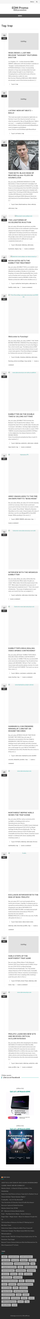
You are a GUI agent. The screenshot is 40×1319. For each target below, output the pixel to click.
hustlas (14, 677)
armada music (13, 1256)
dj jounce (5, 1274)
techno (24, 1298)
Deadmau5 (31, 1270)
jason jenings (7, 1287)
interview (31, 595)
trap (17, 84)
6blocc (17, 673)
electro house (7, 1277)
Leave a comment (29, 249)
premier (22, 759)
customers (23, 673)
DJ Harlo (18, 841)
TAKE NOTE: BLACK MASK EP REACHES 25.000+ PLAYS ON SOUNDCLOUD (21, 175)
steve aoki (6, 1298)
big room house (7, 1263)
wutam (29, 361)
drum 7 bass (24, 981)
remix (14, 287)
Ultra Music (6, 1305)
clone (29, 204)
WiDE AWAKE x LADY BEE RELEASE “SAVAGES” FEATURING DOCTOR (22, 55)
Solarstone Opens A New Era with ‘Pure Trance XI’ (16, 1228)
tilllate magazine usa (9, 1301)
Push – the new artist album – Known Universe (16, 1214)
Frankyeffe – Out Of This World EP (12, 1199)
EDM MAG (6, 1177)
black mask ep (23, 204)
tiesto (31, 1298)
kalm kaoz (23, 1287)
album (4, 1256)
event (21, 1281)
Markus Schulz (7, 1291)
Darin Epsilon (21, 1270)
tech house (15, 1298)
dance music (19, 1063)
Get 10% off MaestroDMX (20, 1092)
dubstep (24, 245)
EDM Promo (20, 7)
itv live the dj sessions (25, 1284)
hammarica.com (26, 755)
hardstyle (11, 249)
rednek (36, 443)
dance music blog (30, 1267)
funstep (10, 361)
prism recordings (19, 361)
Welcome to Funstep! (18, 337)
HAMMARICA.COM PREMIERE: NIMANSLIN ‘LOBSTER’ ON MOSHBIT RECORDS (21, 728)
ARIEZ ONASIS (20, 519)
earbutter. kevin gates (22, 283)
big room (32, 1260)
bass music (19, 922)
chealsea (22, 357)
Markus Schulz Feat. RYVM (9, 1208)
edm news (11, 208)
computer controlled (9, 1267)
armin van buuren (26, 1256)
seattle (26, 1294)
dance (20, 1267)
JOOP (15, 1287)
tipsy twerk (11, 447)
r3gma (16, 249)
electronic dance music (10, 1281)
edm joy (33, 204)
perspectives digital (21, 1291)
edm (15, 925)
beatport (24, 1260)
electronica (17, 1277)
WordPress (26, 1315)
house (4, 1284)
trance (21, 1301)
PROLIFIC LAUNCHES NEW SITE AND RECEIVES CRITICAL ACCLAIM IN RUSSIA (22, 1036)
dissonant (18, 245)
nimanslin (16, 759)
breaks (18, 357)
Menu (32, 2)
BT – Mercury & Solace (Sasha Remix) (12, 1211)
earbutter (24, 443)
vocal (14, 1305)
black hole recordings (21, 1263)
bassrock (15, 1260)
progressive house (8, 1294)
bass (17, 204)
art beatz (18, 133)
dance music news (28, 922)
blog (32, 1263)
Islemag (12, 1315)
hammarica (29, 1281)
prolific (25, 925)
